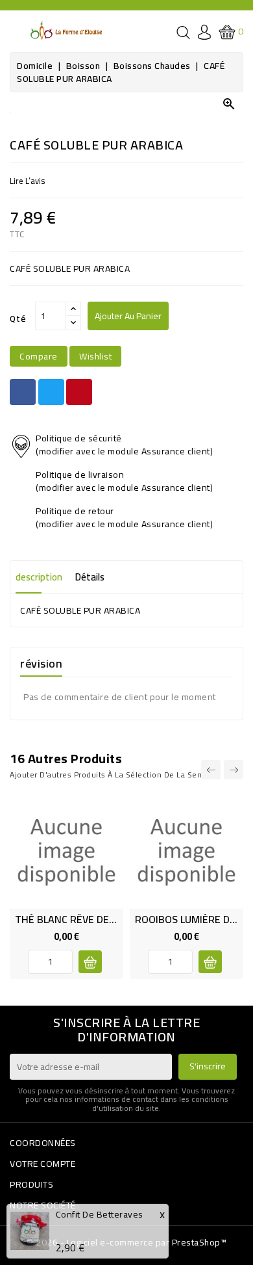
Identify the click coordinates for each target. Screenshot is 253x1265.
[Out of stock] (90, 961)
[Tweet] (51, 392)
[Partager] (23, 392)
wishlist (95, 356)
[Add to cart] (210, 961)
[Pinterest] (79, 392)
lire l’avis (27, 180)
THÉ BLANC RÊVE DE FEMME (80, 919)
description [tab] (39, 576)
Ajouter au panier (128, 315)
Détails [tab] (89, 576)
